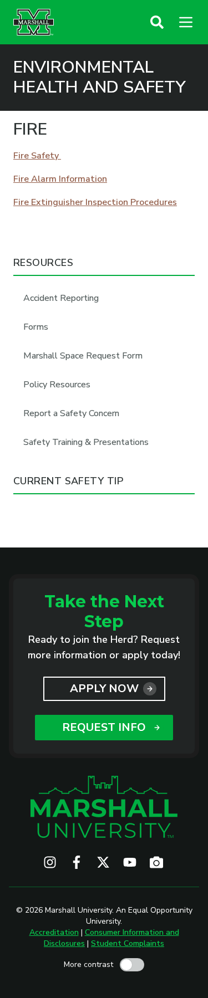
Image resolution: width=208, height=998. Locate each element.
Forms (35, 327)
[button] (157, 22)
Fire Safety (37, 156)
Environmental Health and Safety (99, 78)
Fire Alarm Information (60, 179)
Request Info (104, 727)
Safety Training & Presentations (86, 442)
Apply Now (104, 688)
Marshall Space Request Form (83, 356)
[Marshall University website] (33, 22)
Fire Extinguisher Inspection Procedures (95, 202)
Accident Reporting (61, 298)
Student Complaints (127, 943)
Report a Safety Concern (71, 413)
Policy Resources (56, 384)
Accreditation (54, 932)
